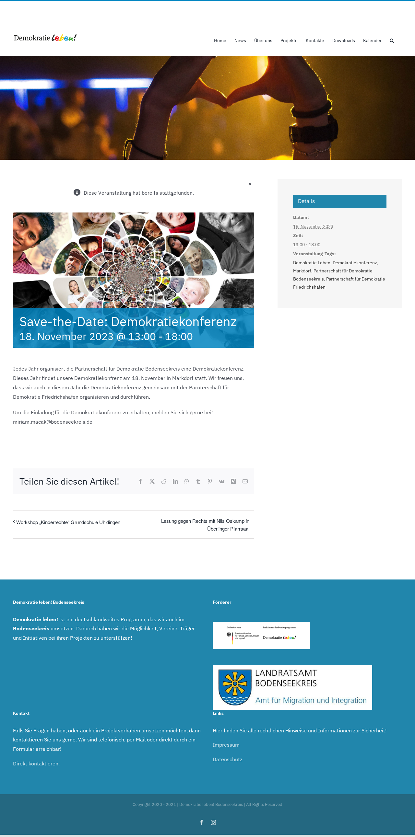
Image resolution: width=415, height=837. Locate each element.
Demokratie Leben (311, 263)
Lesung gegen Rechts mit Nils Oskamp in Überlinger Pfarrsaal (205, 524)
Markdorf (302, 271)
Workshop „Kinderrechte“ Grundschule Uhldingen (68, 522)
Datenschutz (227, 759)
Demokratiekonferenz (355, 263)
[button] (392, 39)
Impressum (226, 744)
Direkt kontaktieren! (36, 763)
